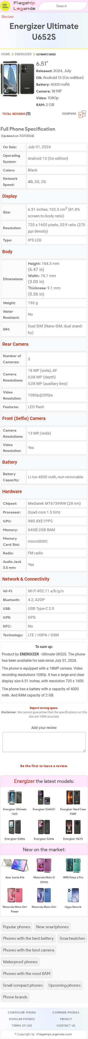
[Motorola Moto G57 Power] (15, 901)
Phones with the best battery (28, 938)
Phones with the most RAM (26, 973)
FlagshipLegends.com (54, 1034)
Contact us (66, 1025)
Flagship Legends (24, 6)
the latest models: (44, 781)
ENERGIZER (29, 654)
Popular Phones (22, 1019)
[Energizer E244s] (44, 833)
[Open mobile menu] (5, 6)
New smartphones (52, 926)
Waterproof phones (20, 961)
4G (30, 181)
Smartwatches (72, 938)
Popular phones (16, 926)
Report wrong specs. (44, 708)
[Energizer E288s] (15, 833)
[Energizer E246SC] (44, 803)
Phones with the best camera (28, 950)
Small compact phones (23, 985)
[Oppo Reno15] (73, 901)
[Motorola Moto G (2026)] (44, 872)
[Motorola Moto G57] (44, 901)
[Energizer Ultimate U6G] (15, 803)
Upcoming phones (65, 985)
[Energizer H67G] (73, 833)
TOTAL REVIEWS (16, 113)
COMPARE (69, 113)
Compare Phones (66, 1012)
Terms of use (22, 1025)
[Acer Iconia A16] (15, 872)
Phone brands (15, 997)
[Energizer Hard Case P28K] (73, 803)
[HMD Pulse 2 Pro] (73, 872)
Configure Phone (22, 1012)
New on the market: (44, 849)
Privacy (66, 1019)
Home (5, 54)
